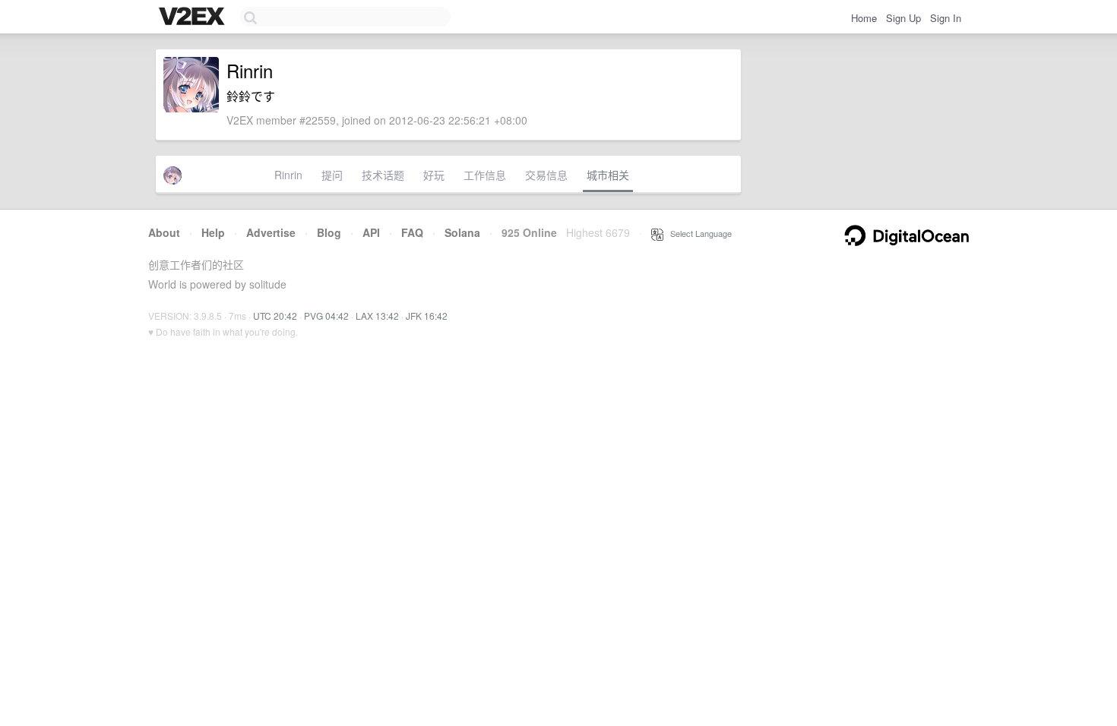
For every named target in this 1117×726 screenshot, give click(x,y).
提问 (332, 174)
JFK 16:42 (427, 315)
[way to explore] (194, 17)
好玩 (434, 174)
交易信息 (546, 174)
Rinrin (288, 174)
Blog (329, 232)
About (164, 232)
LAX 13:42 (377, 315)
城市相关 (608, 174)
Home (864, 18)
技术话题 (383, 174)
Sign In (945, 18)
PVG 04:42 (326, 315)
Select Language (697, 233)
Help (213, 232)
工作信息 (485, 174)
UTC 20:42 (275, 315)
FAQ (412, 232)
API (371, 232)
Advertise (271, 232)
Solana (462, 232)
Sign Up (903, 18)
